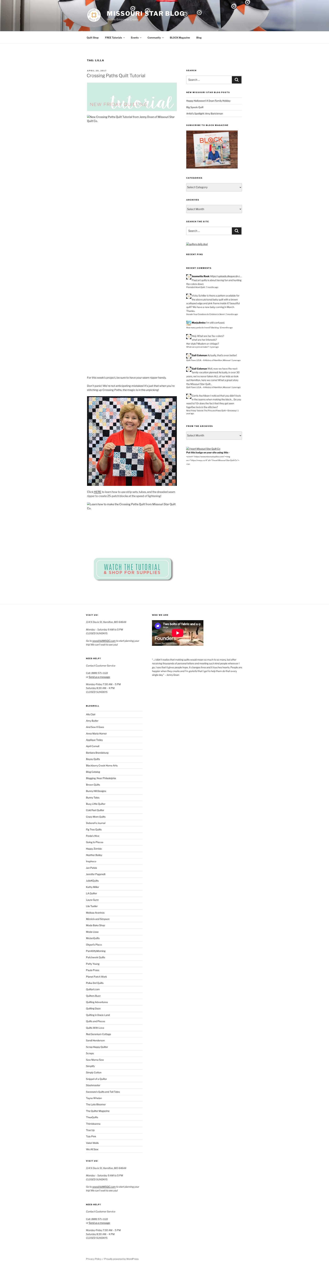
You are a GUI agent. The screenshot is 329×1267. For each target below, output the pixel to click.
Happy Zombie (94, 848)
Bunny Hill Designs (96, 791)
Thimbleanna (93, 1123)
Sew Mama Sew (95, 1059)
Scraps (90, 1053)
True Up (90, 1130)
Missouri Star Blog (146, 13)
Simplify (90, 1066)
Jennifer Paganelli (95, 874)
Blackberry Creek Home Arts (102, 765)
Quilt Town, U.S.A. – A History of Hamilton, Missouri (208, 360)
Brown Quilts (93, 784)
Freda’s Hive (92, 835)
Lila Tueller (92, 906)
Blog (199, 37)
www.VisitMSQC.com (104, 640)
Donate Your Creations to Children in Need (205, 314)
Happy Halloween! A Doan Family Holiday (208, 100)
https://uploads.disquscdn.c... (226, 276)
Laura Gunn (92, 899)
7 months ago (212, 287)
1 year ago (214, 347)
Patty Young (92, 963)
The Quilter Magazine (97, 1110)
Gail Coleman (199, 355)
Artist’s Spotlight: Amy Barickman (204, 113)
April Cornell (92, 746)
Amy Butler (92, 720)
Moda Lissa (92, 931)
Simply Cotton (93, 1072)
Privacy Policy (93, 1258)
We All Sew (92, 1149)
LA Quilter (91, 893)
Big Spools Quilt (194, 107)
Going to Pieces (94, 842)
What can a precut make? (197, 347)
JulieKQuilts (92, 880)
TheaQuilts (92, 1117)
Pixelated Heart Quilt (195, 287)
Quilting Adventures (97, 1002)
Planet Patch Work (96, 976)
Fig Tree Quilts (94, 829)
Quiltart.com (93, 989)
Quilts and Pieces (95, 1021)
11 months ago (226, 327)
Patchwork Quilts (95, 957)
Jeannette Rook (201, 276)
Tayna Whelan (94, 1098)
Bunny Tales (92, 797)
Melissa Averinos (95, 912)
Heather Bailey (94, 855)
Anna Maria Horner (96, 733)
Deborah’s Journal (95, 823)
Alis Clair (90, 714)
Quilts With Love (95, 1027)
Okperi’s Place (94, 944)
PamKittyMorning (96, 950)
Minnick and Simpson (97, 918)
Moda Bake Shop (95, 925)
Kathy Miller (92, 886)
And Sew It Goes (95, 727)
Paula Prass (92, 970)
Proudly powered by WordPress (121, 1258)
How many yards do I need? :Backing (202, 327)
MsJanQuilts (93, 938)
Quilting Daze (93, 1008)
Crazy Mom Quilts (96, 816)
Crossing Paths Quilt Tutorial (116, 75)
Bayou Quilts (93, 759)
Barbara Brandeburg (97, 752)
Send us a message (99, 676)
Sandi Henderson (95, 1040)
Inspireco (91, 861)
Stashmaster (93, 1085)
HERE (97, 492)
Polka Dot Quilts (94, 982)
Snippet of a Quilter (96, 1078)
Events (135, 37)
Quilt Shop (93, 37)
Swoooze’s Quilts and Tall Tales (103, 1091)
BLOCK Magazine (180, 37)
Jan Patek (91, 867)
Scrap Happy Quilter (97, 1046)
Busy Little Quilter (95, 803)
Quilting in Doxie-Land (98, 1014)
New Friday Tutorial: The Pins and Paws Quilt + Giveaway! (211, 410)
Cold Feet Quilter (95, 810)
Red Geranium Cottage (98, 1034)
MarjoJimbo (198, 322)
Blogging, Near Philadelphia (101, 778)
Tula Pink (91, 1136)
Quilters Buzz (93, 995)
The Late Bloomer (96, 1104)
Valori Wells (92, 1142)
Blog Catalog (93, 771)
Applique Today (94, 739)
